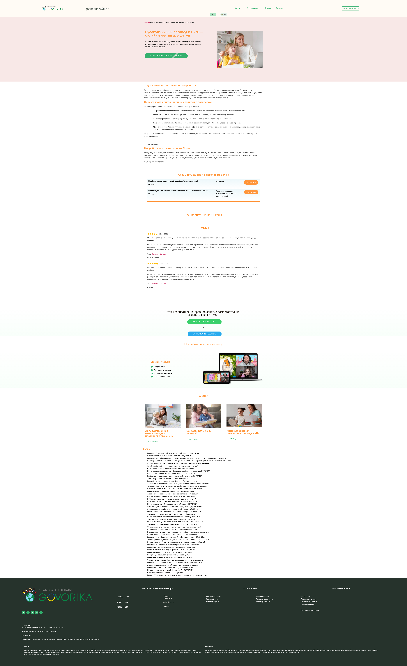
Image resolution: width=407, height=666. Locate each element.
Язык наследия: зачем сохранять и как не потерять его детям (171, 519)
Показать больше (159, 254)
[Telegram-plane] (32, 612)
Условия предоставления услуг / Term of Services (39, 631)
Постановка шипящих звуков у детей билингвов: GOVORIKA (171, 473)
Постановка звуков (308, 599)
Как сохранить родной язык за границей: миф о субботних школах (173, 545)
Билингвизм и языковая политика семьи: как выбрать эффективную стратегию (178, 532)
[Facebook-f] (23, 612)
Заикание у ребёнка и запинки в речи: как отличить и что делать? (172, 494)
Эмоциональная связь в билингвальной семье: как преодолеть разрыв (175, 560)
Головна (147, 22)
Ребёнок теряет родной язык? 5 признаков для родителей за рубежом (174, 562)
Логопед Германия (213, 596)
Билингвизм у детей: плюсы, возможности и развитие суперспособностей (176, 542)
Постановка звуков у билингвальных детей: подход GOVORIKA (172, 504)
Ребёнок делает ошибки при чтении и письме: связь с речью (170, 491)
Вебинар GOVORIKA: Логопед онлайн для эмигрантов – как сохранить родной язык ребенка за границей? (189, 461)
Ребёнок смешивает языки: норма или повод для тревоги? (170, 552)
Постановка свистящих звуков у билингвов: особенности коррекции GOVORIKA (178, 471)
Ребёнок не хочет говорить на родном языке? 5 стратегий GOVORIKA (174, 476)
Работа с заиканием (309, 602)
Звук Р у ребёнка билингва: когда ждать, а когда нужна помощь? (172, 466)
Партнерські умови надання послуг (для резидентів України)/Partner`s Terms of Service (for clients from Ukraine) (60, 639)
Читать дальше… (153, 144)
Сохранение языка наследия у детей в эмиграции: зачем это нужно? (174, 527)
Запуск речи (306, 596)
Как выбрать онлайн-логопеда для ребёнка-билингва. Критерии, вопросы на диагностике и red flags (186, 458)
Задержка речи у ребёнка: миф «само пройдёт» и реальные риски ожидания (177, 486)
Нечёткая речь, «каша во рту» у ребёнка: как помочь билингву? (172, 501)
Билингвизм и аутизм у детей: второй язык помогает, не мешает (172, 534)
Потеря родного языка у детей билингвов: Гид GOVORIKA (170, 570)
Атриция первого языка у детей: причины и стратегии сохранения (173, 565)
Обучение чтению (308, 604)
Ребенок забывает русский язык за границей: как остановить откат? (173, 453)
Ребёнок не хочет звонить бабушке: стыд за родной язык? (170, 567)
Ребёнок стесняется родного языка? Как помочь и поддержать (171, 547)
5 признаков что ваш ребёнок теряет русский (165, 573)
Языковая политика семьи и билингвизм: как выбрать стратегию (172, 524)
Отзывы (268, 8)
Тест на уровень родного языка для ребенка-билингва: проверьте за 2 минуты (178, 540)
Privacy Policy (26, 635)
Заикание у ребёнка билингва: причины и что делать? (168, 479)
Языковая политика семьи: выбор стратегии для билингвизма (171, 514)
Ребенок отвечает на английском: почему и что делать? (169, 456)
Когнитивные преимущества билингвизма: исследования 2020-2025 (174, 512)
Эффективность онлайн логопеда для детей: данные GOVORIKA (172, 509)
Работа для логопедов (310, 610)
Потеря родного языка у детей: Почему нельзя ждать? (168, 555)
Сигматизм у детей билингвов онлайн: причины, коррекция (170, 468)
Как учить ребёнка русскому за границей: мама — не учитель (171, 550)
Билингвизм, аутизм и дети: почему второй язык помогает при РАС (173, 529)
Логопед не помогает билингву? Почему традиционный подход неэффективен (178, 484)
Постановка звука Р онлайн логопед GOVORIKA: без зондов (171, 496)
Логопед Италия (212, 599)
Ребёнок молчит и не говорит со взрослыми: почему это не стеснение (174, 489)
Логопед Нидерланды (264, 599)
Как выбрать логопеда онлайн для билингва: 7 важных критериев (173, 481)
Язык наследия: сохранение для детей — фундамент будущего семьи (174, 506)
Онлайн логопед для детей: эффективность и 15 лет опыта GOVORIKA (175, 522)
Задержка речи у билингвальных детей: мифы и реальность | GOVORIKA (176, 537)
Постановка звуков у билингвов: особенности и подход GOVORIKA (173, 517)
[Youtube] (36, 612)
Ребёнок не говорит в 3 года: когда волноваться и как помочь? (171, 499)
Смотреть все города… (156, 162)
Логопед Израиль (213, 602)
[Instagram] (28, 612)
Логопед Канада (262, 596)
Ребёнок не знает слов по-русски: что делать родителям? (169, 557)
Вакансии (279, 8)
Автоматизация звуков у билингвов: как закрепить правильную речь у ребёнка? (178, 463)
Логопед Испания (263, 602)
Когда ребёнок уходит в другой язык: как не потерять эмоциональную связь (176, 575)
